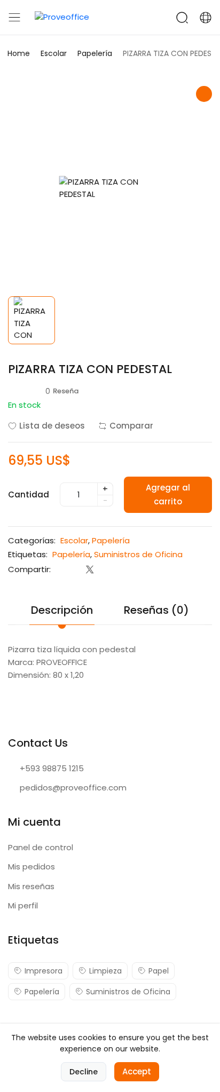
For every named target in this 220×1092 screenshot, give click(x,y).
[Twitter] (89, 569)
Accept (136, 1071)
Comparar (131, 425)
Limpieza (105, 971)
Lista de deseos (52, 425)
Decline (83, 1071)
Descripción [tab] (62, 610)
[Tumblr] (132, 569)
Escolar (54, 53)
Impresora (43, 971)
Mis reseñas (31, 886)
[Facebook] (68, 569)
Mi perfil (23, 905)
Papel (158, 971)
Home (18, 53)
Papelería (94, 53)
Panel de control (40, 847)
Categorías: (32, 540)
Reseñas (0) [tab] (156, 610)
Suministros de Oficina (138, 554)
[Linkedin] (110, 569)
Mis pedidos (31, 866)
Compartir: (29, 569)
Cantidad (28, 494)
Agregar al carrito (168, 494)
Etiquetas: (28, 554)
